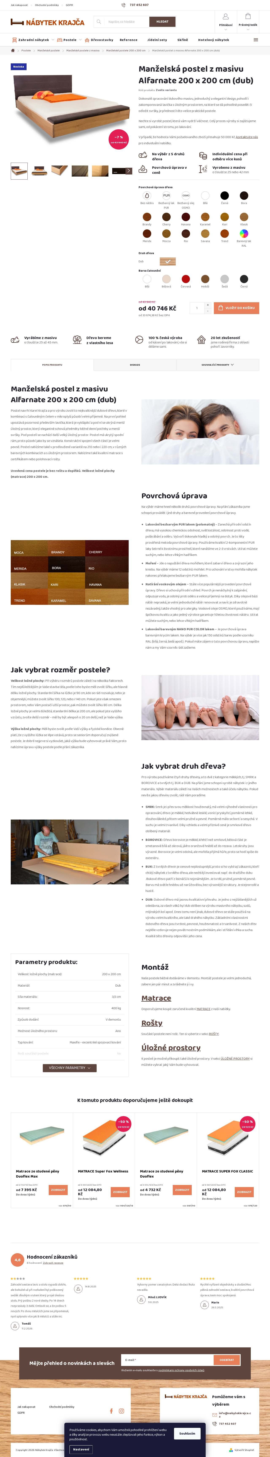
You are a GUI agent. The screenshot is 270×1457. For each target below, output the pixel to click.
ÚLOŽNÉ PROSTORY (235, 1058)
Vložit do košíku (240, 308)
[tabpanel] (42, 1160)
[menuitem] (33, 40)
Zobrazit (58, 1190)
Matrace (156, 998)
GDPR (69, 5)
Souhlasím (187, 1433)
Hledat (163, 21)
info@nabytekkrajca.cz (235, 1415)
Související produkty (215, 365)
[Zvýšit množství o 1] (207, 305)
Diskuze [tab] (135, 365)
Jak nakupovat (19, 5)
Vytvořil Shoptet (244, 1450)
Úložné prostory (171, 1047)
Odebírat (227, 1360)
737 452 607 (227, 1424)
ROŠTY (214, 1034)
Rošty (151, 1023)
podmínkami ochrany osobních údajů (181, 1370)
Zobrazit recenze (53, 1263)
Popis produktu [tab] (52, 365)
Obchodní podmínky (47, 5)
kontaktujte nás (247, 137)
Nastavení (81, 1449)
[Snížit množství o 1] (207, 311)
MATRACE (204, 1009)
